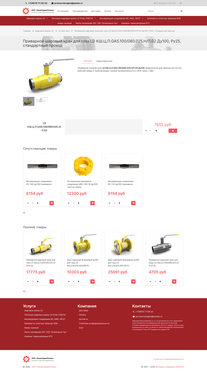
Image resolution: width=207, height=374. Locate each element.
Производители (80, 11)
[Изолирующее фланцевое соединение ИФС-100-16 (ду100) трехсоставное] (83, 166)
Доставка (96, 11)
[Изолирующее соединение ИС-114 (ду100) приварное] (124, 166)
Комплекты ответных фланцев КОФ (164, 18)
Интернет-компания (170, 367)
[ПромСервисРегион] (38, 11)
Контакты (119, 11)
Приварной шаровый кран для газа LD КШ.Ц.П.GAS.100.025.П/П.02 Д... (40, 263)
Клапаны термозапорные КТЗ (135, 23)
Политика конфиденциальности (94, 323)
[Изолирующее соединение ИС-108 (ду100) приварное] (42, 166)
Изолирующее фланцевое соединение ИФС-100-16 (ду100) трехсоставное (82, 184)
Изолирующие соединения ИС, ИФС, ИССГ (120, 18)
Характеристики (104, 61)
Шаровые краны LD (35, 18)
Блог (81, 328)
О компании (63, 11)
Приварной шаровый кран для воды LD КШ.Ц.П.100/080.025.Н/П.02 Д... (164, 263)
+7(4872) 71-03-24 (37, 3)
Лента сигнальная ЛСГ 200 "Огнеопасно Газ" (96, 23)
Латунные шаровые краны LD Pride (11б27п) (72, 18)
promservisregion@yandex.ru (68, 3)
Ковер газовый (65, 23)
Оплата (107, 11)
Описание (88, 61)
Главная (27, 31)
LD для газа (63, 31)
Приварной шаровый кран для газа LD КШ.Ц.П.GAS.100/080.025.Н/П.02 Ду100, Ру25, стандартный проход (124, 31)
